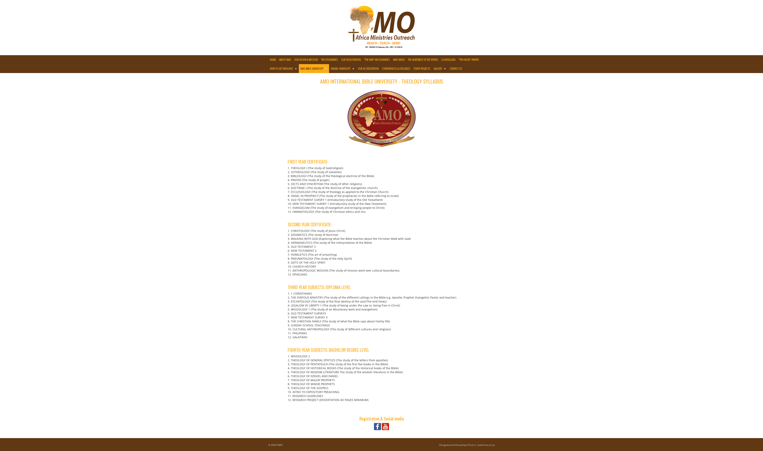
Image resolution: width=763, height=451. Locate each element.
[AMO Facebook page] (377, 426)
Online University (340, 68)
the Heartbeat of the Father (423, 60)
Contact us (455, 68)
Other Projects (421, 68)
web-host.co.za (486, 445)
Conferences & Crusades (396, 68)
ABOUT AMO (285, 60)
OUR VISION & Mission (306, 60)
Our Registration (351, 60)
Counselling (448, 60)
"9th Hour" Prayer (469, 60)
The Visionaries (329, 60)
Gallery (438, 68)
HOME (273, 60)
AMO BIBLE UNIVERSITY (311, 68)
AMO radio (399, 60)
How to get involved (281, 68)
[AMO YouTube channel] (385, 426)
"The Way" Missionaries (377, 60)
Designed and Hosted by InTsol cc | (458, 445)
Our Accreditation (368, 68)
